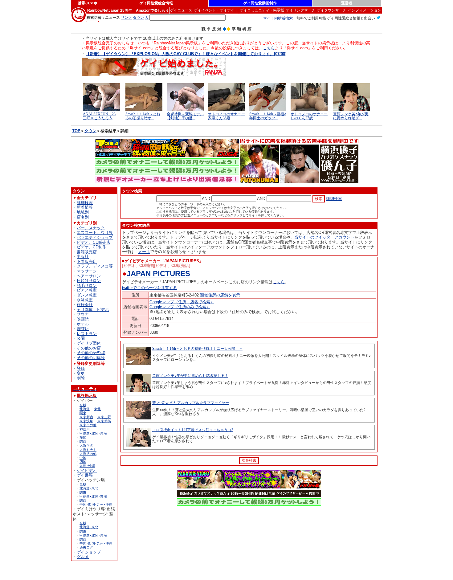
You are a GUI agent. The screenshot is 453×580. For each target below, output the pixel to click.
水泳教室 (85, 300)
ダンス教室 (87, 295)
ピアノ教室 (87, 290)
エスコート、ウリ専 (95, 232)
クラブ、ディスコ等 (95, 266)
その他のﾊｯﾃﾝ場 (91, 352)
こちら (269, 48)
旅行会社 (85, 304)
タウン (90, 131)
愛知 (83, 437)
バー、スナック (91, 228)
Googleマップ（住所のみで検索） (179, 306)
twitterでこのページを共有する (149, 287)
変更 (81, 373)
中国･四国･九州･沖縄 (96, 504)
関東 (83, 413)
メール (144, 251)
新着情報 (85, 207)
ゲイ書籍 (85, 475)
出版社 (83, 256)
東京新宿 (86, 417)
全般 (83, 405)
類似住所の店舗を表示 (220, 295)
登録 (81, 368)
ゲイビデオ (87, 470)
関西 (83, 441)
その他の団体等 (91, 357)
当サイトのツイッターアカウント (324, 237)
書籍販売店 (87, 252)
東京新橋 (104, 421)
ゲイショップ (89, 552)
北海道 (85, 409)
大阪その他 (88, 453)
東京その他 (88, 425)
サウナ (83, 314)
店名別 (83, 217)
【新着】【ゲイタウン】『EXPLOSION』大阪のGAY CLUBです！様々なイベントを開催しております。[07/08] (186, 53)
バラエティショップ (95, 237)
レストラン (87, 333)
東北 (97, 409)
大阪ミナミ (88, 449)
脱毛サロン (87, 285)
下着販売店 (87, 261)
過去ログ (86, 547)
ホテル (83, 324)
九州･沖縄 (87, 466)
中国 (83, 458)
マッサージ (87, 271)
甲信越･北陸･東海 (93, 433)
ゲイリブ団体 (89, 343)
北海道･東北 (89, 488)
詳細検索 (85, 202)
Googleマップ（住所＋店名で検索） (181, 302)
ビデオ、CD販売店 (93, 242)
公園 (81, 338)
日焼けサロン (89, 280)
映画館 (83, 319)
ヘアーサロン (89, 276)
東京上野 (104, 417)
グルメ (83, 556)
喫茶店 (83, 328)
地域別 (83, 212)
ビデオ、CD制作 (91, 247)
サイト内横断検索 (278, 18)
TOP (76, 131)
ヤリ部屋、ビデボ (93, 309)
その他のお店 (89, 348)
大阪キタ (86, 445)
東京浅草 (86, 421)
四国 (83, 462)
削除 (81, 378)
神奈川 (85, 429)
